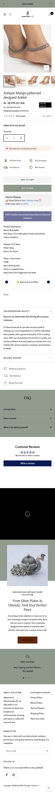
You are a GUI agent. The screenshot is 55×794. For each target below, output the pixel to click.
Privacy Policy (36, 697)
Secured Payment (13, 358)
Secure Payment (16, 382)
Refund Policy (36, 702)
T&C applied (27, 671)
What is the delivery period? (16, 427)
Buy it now (28, 188)
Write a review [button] (27, 463)
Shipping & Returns (17, 368)
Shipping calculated (11, 110)
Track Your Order (37, 718)
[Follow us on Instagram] (13, 774)
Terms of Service (38, 708)
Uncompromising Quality (17, 311)
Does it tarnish (10, 418)
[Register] (47, 751)
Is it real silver (10, 409)
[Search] (10, 14)
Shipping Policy (37, 713)
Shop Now (27, 640)
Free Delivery (15, 375)
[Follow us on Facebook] (7, 774)
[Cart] (50, 14)
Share (6, 294)
